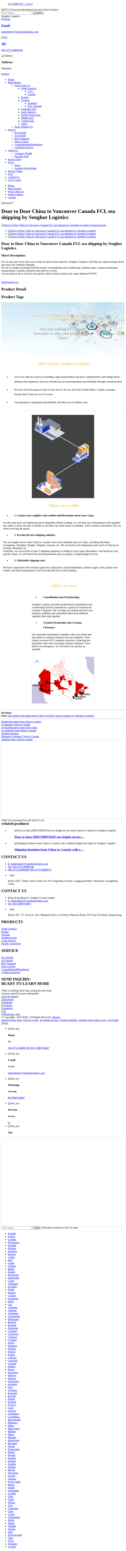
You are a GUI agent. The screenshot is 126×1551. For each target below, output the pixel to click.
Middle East (27, 118)
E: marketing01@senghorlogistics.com (28, 863)
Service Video (15, 171)
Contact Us (14, 177)
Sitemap (56, 1017)
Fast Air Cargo (31, 1020)
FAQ (10, 174)
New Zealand (35, 106)
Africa (24, 123)
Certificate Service (23, 147)
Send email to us (9, 282)
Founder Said (21, 156)
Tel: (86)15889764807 (19, 903)
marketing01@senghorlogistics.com (26, 1073)
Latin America (28, 112)
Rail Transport (21, 138)
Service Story (15, 159)
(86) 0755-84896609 (18, 869)
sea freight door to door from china (19, 727)
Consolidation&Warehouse (28, 144)
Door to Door (21, 141)
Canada (31, 94)
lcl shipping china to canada (15, 724)
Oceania (25, 100)
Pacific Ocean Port (30, 115)
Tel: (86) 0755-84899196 (21, 866)
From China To (22, 85)
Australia (32, 103)
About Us (13, 150)
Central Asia (27, 121)
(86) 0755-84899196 (18, 1048)
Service (12, 129)
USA (30, 91)
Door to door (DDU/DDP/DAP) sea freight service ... (49, 837)
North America (28, 88)
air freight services (49, 1020)
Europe (25, 97)
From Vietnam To (23, 126)
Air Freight (20, 135)
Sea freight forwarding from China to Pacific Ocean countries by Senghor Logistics (51, 715)
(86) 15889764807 (39, 1048)
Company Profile (23, 153)
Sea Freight (20, 132)
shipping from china (11, 1020)
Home (11, 79)
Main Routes (14, 82)
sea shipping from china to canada (18, 730)
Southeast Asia (28, 109)
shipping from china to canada (16, 739)
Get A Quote (14, 180)
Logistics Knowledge (25, 168)
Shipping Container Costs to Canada (20, 736)
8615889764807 (16, 1097)
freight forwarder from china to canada (21, 721)
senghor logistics (10, 733)
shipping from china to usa (92, 1020)
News (11, 162)
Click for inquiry (10, 996)
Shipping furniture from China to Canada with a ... (49, 849)
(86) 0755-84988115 (40, 869)
